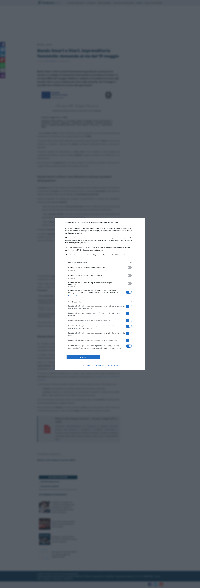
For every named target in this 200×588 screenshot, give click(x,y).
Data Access (100, 365)
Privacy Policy (113, 365)
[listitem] (100, 262)
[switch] (129, 267)
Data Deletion (87, 365)
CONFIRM (83, 357)
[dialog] (100, 294)
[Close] (140, 223)
